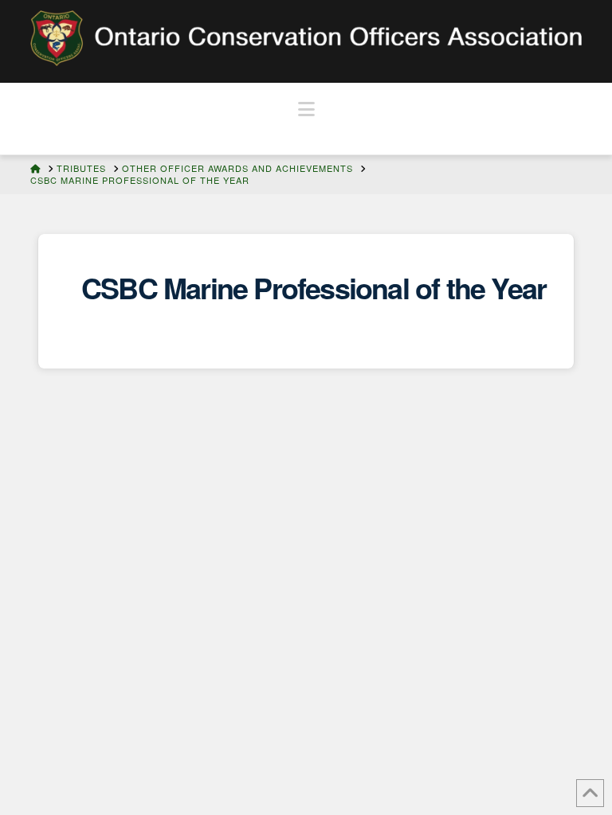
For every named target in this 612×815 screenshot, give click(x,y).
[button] (306, 109)
